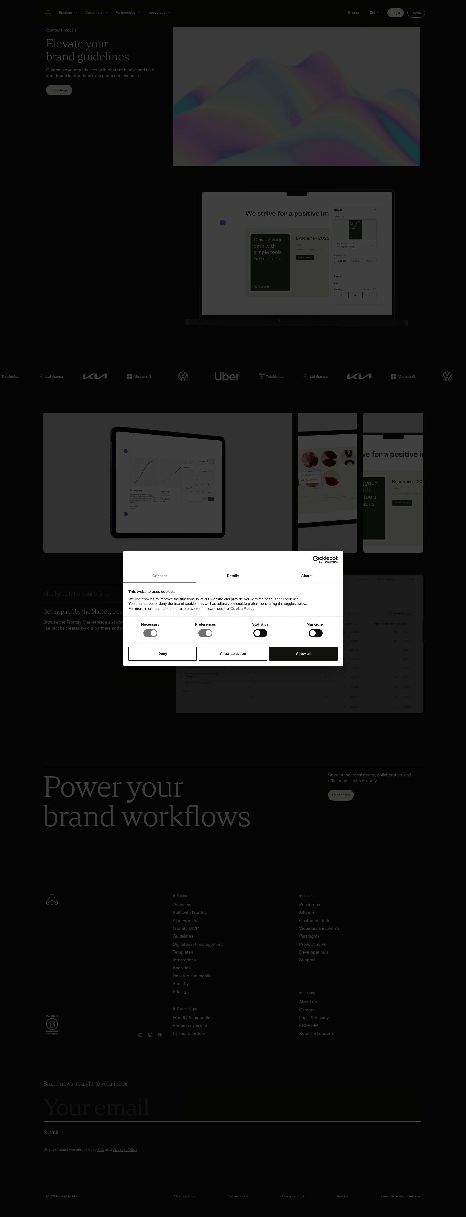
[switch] (205, 633)
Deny (162, 653)
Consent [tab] (159, 576)
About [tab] (306, 576)
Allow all (303, 653)
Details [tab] (233, 576)
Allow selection (233, 653)
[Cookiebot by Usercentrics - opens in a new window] (316, 559)
